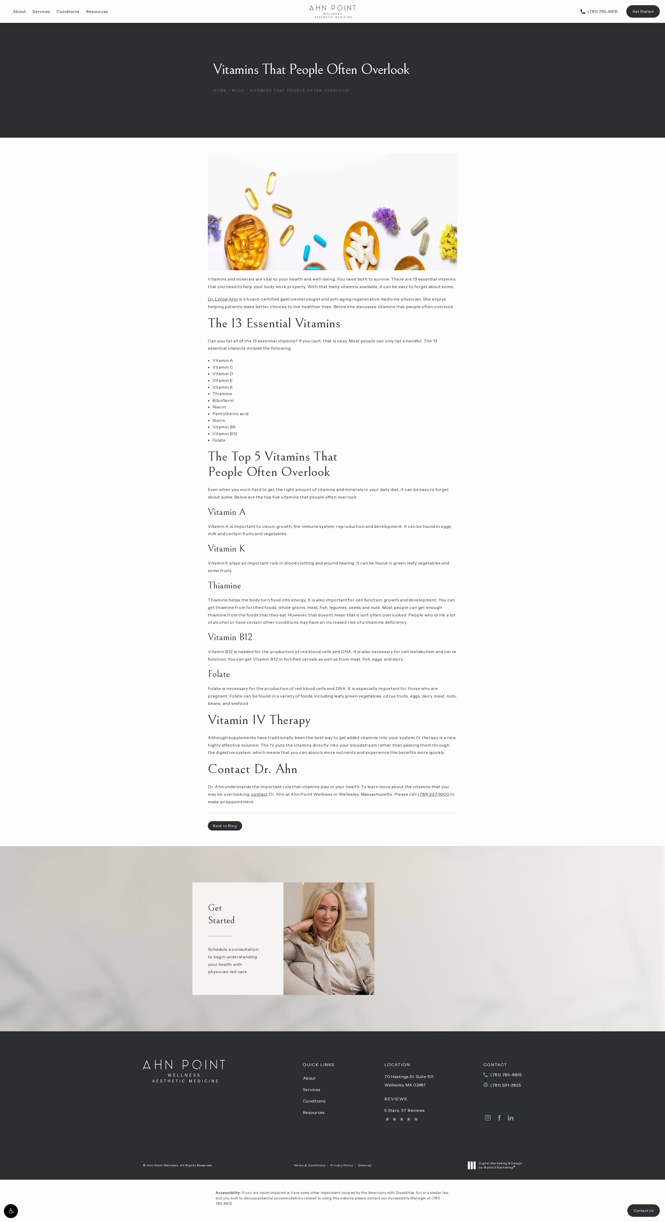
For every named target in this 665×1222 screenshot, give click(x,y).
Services (41, 11)
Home (220, 90)
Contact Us (437, 967)
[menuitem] (487, 1117)
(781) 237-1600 (433, 794)
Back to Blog (225, 825)
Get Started (643, 11)
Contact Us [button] (644, 1210)
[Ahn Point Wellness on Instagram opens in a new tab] (487, 1117)
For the (449, 933)
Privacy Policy (341, 1165)
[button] (11, 1211)
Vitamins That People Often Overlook (299, 90)
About (19, 11)
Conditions (68, 11)
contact (259, 794)
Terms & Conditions (309, 1165)
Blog (238, 90)
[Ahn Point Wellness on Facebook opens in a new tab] (499, 1117)
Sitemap (364, 1165)
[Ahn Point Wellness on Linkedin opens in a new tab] (510, 1117)
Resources (97, 11)
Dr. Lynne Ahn (223, 299)
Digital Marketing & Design (500, 1165)
